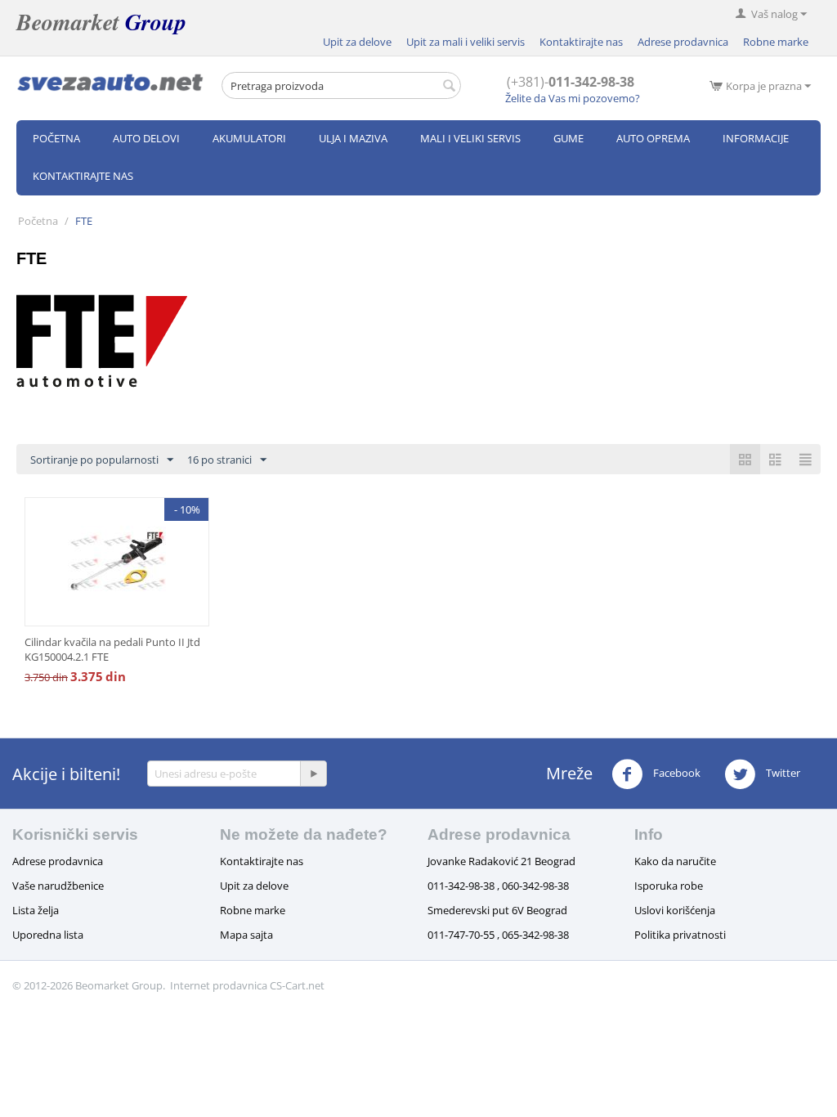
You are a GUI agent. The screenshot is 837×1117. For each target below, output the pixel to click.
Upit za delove (357, 41)
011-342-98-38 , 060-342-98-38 (498, 885)
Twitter (781, 772)
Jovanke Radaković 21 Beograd (501, 861)
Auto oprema (653, 138)
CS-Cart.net (297, 985)
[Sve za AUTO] (110, 81)
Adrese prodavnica (683, 41)
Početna (56, 138)
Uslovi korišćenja (674, 910)
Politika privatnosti (680, 934)
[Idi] (313, 773)
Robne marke (775, 41)
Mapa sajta (246, 934)
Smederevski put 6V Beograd (497, 910)
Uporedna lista (47, 934)
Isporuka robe (668, 885)
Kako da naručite (675, 861)
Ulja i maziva (353, 138)
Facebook (675, 772)
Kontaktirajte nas (581, 41)
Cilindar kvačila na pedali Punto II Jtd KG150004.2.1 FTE (112, 649)
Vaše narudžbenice (58, 885)
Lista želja (35, 910)
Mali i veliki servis (470, 138)
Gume (568, 138)
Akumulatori (249, 138)
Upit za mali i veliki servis (465, 41)
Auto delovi (146, 138)
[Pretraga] (449, 86)
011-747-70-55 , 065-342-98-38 (498, 934)
